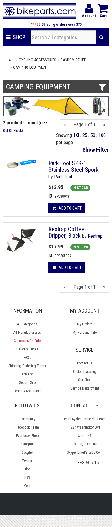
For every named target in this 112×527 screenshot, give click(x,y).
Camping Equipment (30, 67)
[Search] (101, 37)
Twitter (27, 461)
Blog (27, 469)
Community (27, 419)
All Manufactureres (27, 332)
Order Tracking (84, 372)
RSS (27, 477)
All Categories (27, 324)
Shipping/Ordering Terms (27, 366)
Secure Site (27, 383)
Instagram (27, 444)
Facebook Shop (27, 436)
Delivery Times (27, 349)
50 (92, 135)
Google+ (27, 452)
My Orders (85, 324)
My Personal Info (85, 332)
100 (102, 135)
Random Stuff (73, 60)
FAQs (27, 358)
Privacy (27, 374)
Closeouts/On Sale (27, 341)
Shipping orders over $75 (56, 24)
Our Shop (84, 380)
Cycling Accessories (37, 60)
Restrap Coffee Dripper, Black (66, 232)
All (11, 60)
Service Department (84, 388)
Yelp (27, 486)
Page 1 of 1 (84, 124)
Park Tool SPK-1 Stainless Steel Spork (73, 166)
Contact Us (85, 363)
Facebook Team (27, 427)
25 (84, 135)
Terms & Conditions (27, 391)
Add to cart (70, 208)
